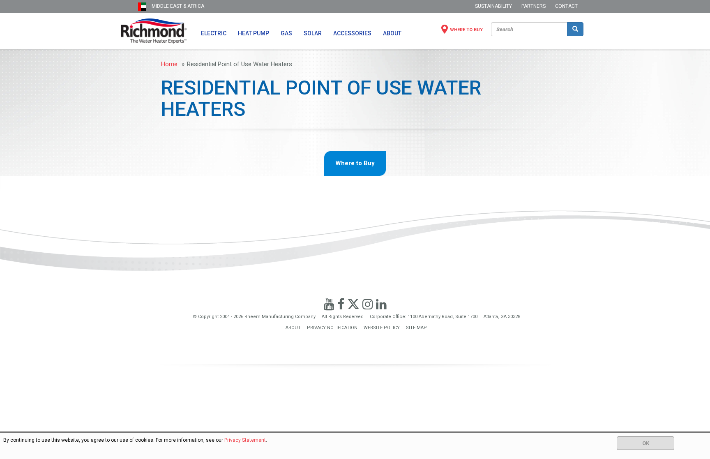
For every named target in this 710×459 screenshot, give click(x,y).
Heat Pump (253, 33)
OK (645, 443)
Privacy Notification (332, 327)
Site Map (416, 327)
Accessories (352, 33)
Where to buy (466, 29)
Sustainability (493, 6)
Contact (566, 6)
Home (169, 64)
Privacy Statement (245, 440)
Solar (313, 33)
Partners (533, 6)
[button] (129, 6)
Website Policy (382, 327)
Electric (213, 33)
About (392, 33)
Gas (286, 33)
